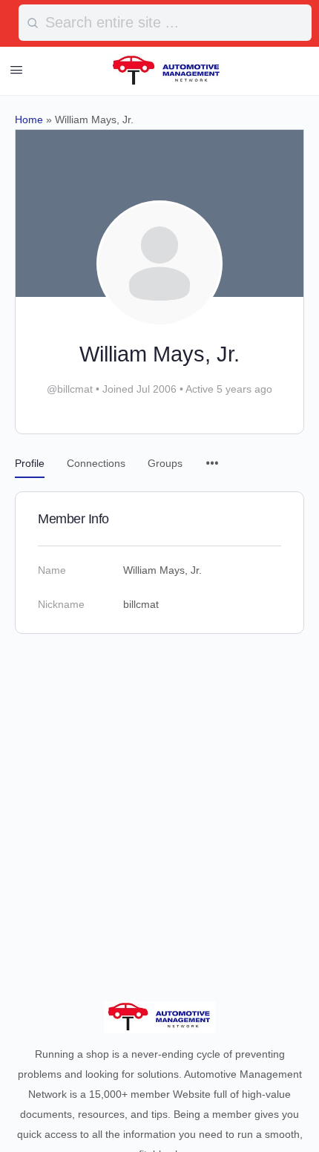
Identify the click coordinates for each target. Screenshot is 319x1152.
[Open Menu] (16, 70)
